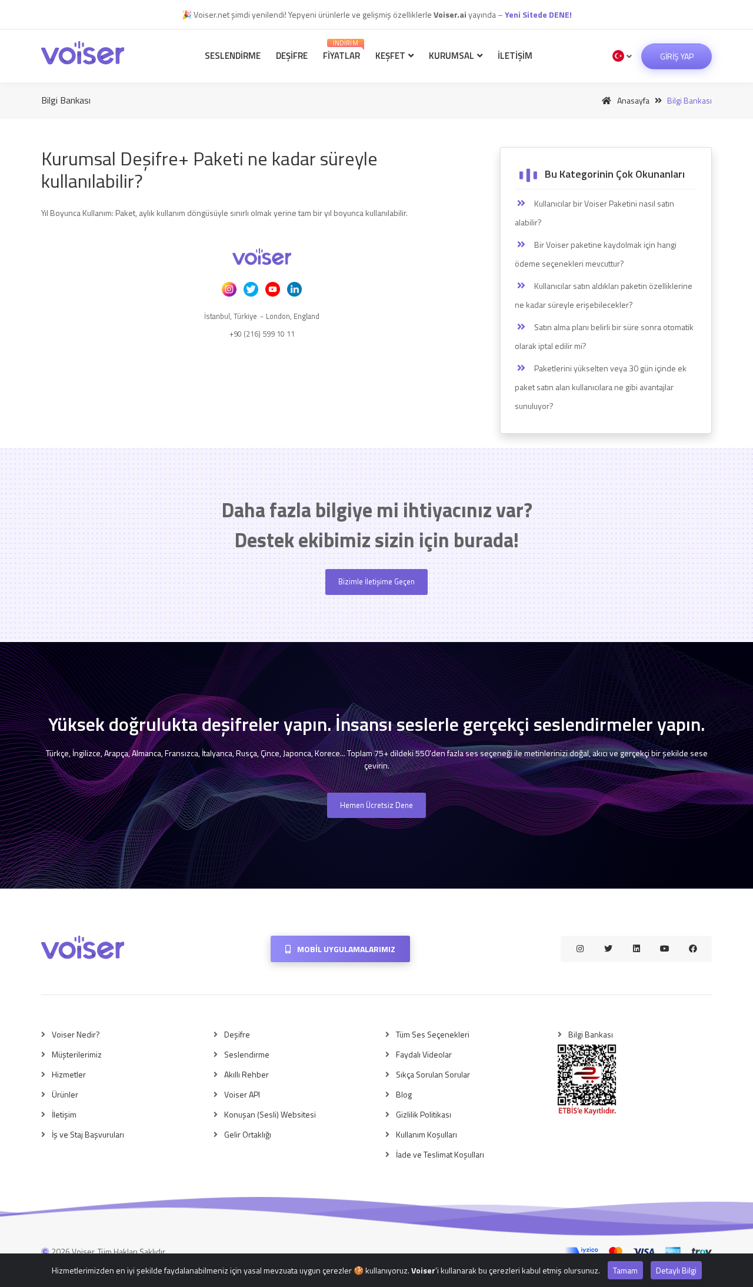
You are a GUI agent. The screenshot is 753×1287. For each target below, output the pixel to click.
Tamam (625, 1270)
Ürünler (65, 1094)
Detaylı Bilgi (676, 1270)
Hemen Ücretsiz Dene (376, 805)
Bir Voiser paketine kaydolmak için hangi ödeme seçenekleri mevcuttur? (596, 254)
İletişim (515, 55)
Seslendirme (233, 55)
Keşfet (391, 55)
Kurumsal (452, 55)
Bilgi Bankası (590, 1034)
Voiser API (242, 1094)
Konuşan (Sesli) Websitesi (270, 1114)
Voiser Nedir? (76, 1034)
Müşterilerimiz (77, 1054)
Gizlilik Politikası (423, 1114)
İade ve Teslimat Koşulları (440, 1154)
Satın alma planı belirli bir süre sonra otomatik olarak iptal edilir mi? (604, 336)
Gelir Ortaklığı (247, 1134)
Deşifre (292, 55)
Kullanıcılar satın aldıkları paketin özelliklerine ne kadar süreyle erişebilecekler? (603, 295)
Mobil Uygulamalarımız (345, 949)
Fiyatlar (341, 50)
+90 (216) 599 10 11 (262, 334)
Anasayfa (632, 100)
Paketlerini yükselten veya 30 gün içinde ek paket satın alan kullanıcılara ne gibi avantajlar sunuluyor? (601, 387)
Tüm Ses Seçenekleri (432, 1034)
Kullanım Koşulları (426, 1134)
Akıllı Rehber (246, 1074)
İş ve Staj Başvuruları (88, 1134)
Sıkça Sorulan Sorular (433, 1074)
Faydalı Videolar (424, 1054)
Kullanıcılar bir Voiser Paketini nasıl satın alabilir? (594, 212)
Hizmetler (69, 1074)
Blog (404, 1094)
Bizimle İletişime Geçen (376, 581)
